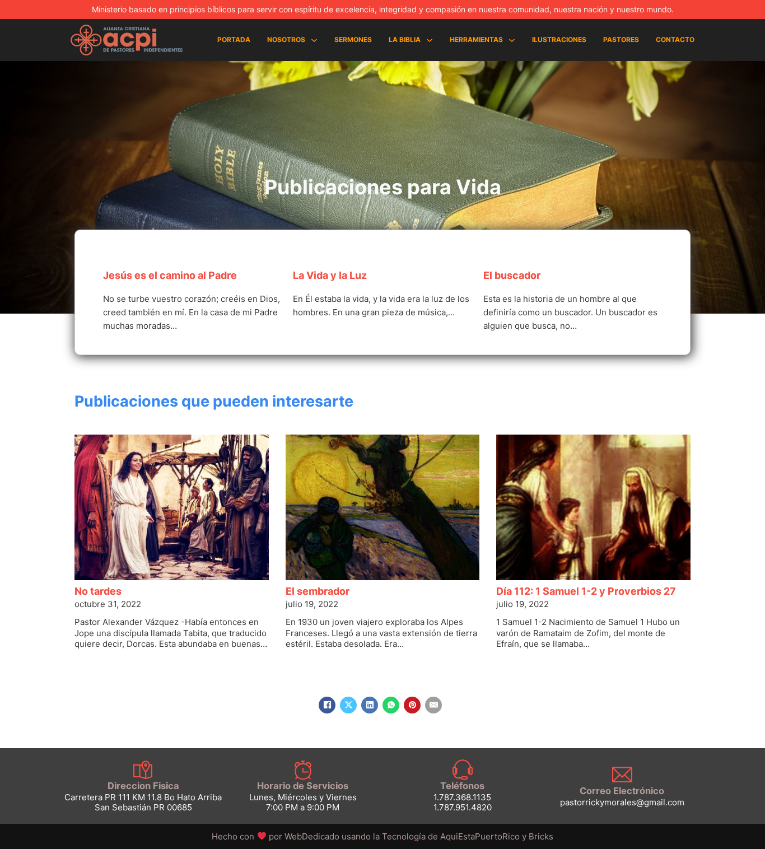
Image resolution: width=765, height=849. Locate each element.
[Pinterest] (412, 705)
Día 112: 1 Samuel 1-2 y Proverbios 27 (586, 591)
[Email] (433, 705)
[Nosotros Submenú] (314, 40)
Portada (233, 39)
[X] (348, 705)
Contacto (675, 39)
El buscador (511, 275)
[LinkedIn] (369, 705)
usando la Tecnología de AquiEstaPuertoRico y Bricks (447, 836)
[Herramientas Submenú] (512, 40)
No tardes (98, 591)
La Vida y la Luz (330, 275)
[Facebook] (327, 705)
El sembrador (317, 591)
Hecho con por (276, 836)
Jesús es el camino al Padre (170, 275)
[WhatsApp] (390, 705)
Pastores (621, 39)
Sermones (353, 39)
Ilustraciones (559, 39)
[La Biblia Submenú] (429, 40)
